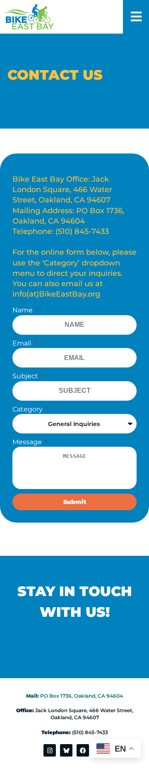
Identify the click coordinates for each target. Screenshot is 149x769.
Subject (26, 376)
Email (22, 343)
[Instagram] (49, 750)
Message (27, 442)
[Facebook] (83, 750)
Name (23, 310)
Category (28, 409)
